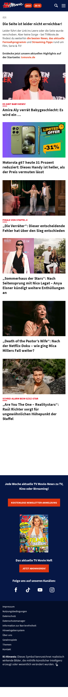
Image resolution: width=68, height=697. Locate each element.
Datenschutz (9, 616)
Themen (7, 644)
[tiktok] (28, 590)
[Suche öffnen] (56, 6)
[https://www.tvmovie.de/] (13, 5)
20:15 (37, 5)
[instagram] (52, 590)
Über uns (7, 635)
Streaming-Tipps (42, 42)
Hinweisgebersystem (14, 630)
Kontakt (7, 649)
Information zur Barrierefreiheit (19, 625)
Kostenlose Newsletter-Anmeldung (34, 502)
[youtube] (40, 590)
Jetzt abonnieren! (34, 568)
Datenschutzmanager (14, 620)
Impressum (9, 606)
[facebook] (16, 590)
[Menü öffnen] (63, 6)
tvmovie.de (28, 57)
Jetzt (28, 5)
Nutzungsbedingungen (15, 611)
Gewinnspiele (10, 639)
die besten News (37, 38)
